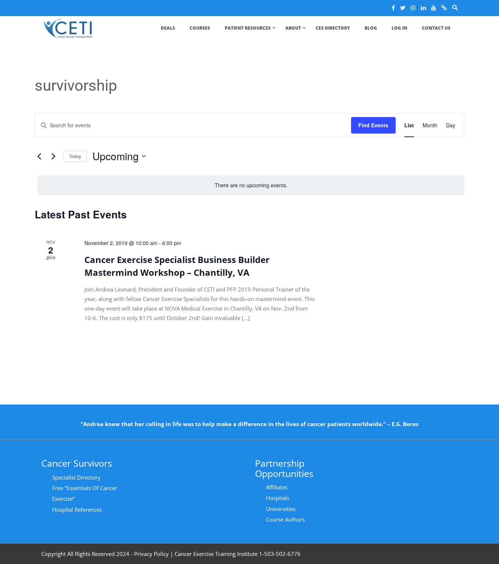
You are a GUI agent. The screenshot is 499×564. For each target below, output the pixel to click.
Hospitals (277, 497)
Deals (168, 28)
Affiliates (276, 487)
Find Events (373, 125)
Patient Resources (248, 28)
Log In (399, 28)
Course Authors (285, 519)
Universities (281, 508)
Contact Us (436, 28)
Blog (371, 28)
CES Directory (333, 28)
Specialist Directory (76, 477)
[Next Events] (53, 156)
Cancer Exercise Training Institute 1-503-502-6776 (238, 553)
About (293, 28)
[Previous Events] (39, 156)
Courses (200, 28)
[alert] (251, 185)
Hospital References (77, 509)
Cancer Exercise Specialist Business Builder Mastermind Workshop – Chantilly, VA (177, 265)
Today (75, 156)
